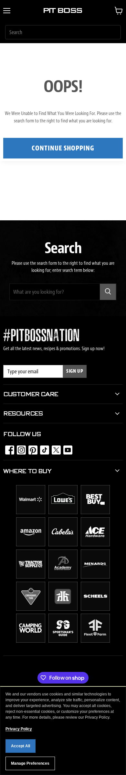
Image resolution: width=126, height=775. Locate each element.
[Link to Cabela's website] (63, 544)
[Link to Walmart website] (30, 512)
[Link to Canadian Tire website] (30, 609)
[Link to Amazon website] (30, 544)
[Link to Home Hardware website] (63, 609)
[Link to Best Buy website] (95, 512)
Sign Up (74, 371)
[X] (54, 448)
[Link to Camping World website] (30, 641)
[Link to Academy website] (63, 577)
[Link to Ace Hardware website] (95, 544)
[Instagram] (19, 448)
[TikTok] (42, 448)
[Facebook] (7, 448)
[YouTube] (65, 448)
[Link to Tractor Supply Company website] (30, 577)
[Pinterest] (31, 448)
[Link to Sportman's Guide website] (63, 641)
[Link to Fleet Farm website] (95, 641)
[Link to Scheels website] (95, 609)
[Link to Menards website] (95, 577)
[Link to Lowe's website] (63, 512)
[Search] (108, 292)
